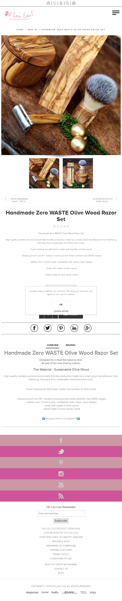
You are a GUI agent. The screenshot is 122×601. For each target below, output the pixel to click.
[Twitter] (61, 451)
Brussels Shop (61, 541)
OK (61, 304)
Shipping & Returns (61, 550)
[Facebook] (61, 440)
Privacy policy (61, 554)
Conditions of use (61, 558)
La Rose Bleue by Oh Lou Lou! (61, 533)
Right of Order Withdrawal (61, 564)
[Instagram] (61, 473)
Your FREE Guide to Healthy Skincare (61, 537)
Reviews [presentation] (70, 345)
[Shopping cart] (48, 3)
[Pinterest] (61, 462)
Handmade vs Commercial (61, 545)
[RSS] (61, 496)
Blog (61, 573)
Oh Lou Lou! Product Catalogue (61, 528)
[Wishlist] (54, 3)
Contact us (61, 568)
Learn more (61, 311)
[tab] (52, 345)
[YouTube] (61, 484)
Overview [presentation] (52, 345)
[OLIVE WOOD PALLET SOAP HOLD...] (116, 199)
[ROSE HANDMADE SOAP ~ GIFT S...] (6, 199)
